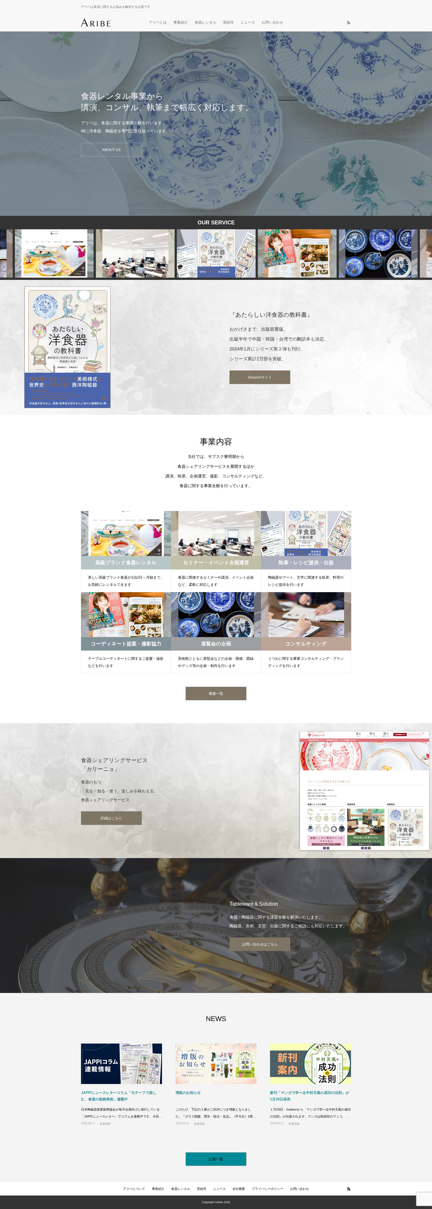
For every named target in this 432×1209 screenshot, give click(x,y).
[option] (216, 123)
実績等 (228, 22)
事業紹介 (180, 22)
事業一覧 (216, 694)
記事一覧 (216, 1159)
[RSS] (348, 22)
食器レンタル (205, 22)
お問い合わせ (272, 22)
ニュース (248, 22)
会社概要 (238, 1189)
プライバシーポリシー (267, 1189)
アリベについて (134, 1189)
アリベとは (158, 22)
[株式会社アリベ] (96, 22)
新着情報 (105, 1123)
